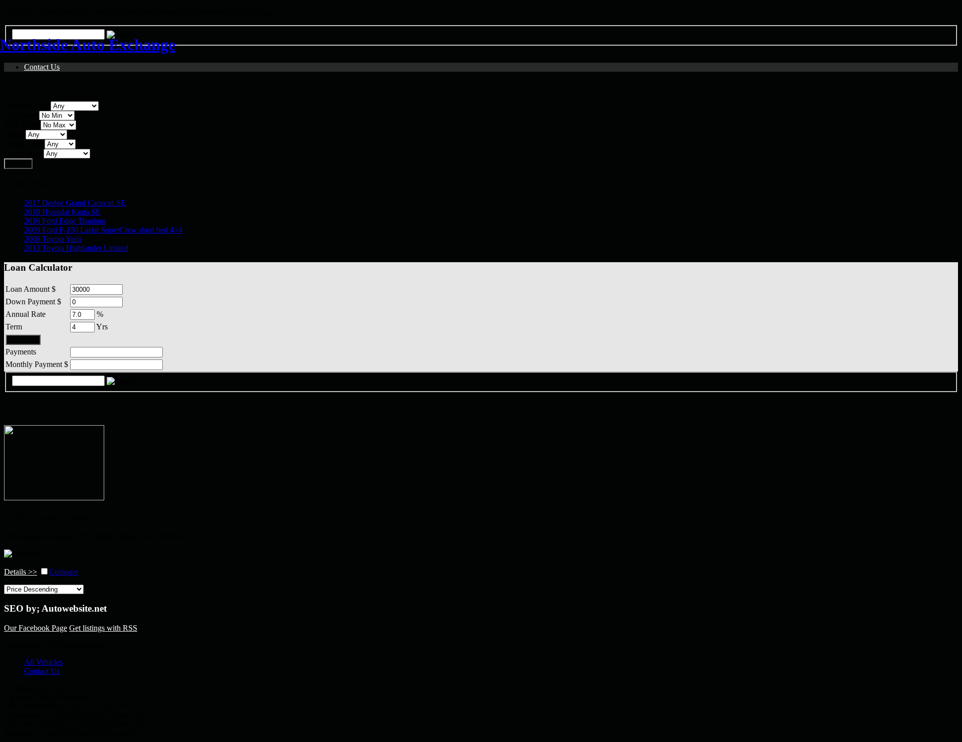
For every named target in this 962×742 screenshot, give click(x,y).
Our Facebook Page (35, 628)
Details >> (20, 572)
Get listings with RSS (103, 628)
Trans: (14, 134)
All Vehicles (43, 662)
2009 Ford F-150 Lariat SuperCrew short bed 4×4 (103, 230)
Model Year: (23, 143)
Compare (63, 572)
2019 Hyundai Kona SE (62, 212)
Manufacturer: (26, 105)
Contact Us (42, 671)
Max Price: (21, 124)
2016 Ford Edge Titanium (65, 221)
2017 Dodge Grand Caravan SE (75, 203)
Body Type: (23, 153)
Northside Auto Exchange (87, 45)
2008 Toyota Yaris (53, 239)
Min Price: (20, 115)
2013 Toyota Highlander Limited (76, 248)
